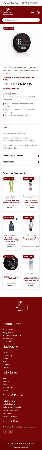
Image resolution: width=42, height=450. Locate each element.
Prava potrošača (10, 416)
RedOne (6, 381)
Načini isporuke (9, 401)
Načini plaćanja (9, 404)
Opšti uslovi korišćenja (12, 407)
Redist (5, 384)
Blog (4, 361)
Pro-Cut (6, 352)
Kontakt (6, 367)
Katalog (6, 68)
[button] (26, 12)
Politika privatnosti (10, 410)
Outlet (32, 97)
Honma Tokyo (8, 387)
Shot (10, 100)
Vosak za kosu (13, 71)
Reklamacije (7, 413)
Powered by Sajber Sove (21, 448)
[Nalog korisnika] (38, 12)
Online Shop (7, 355)
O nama (6, 364)
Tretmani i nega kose (18, 68)
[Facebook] (5, 432)
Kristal (5, 390)
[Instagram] (10, 432)
